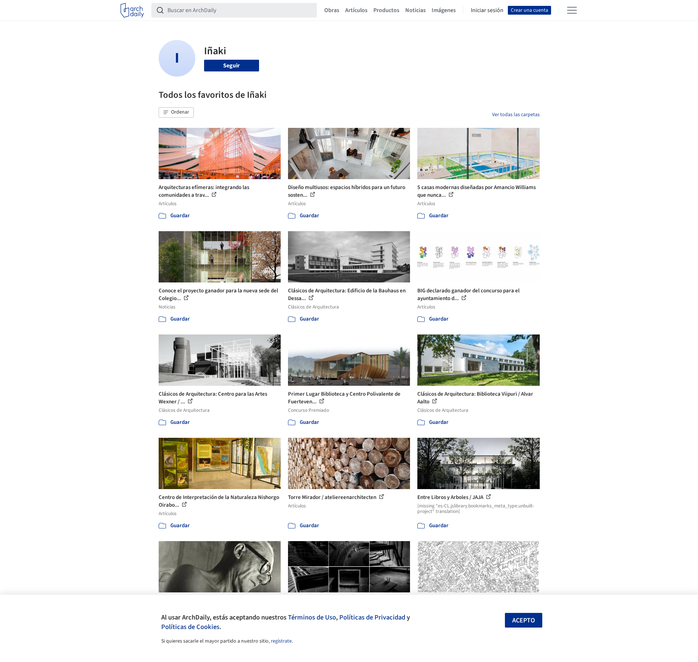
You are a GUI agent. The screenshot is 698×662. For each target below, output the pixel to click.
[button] (176, 112)
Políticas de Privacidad (372, 617)
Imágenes (444, 10)
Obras (331, 10)
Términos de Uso (312, 617)
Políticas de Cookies (190, 627)
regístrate (281, 641)
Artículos (356, 10)
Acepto (523, 620)
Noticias (415, 10)
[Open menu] (572, 10)
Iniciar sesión (487, 10)
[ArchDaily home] (132, 10)
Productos (386, 10)
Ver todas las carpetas (516, 114)
